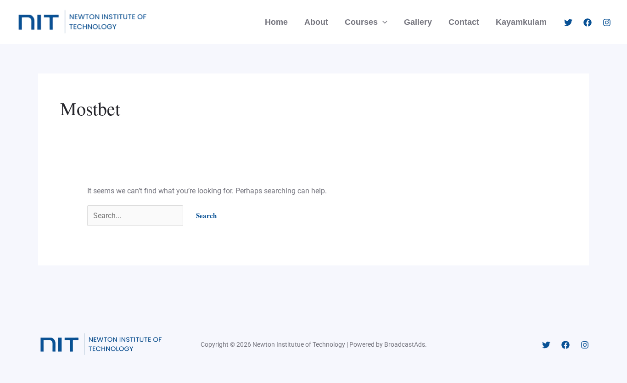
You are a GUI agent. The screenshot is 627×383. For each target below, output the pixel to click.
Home (276, 22)
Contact (463, 22)
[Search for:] (136, 215)
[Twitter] (568, 22)
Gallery (418, 22)
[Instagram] (607, 22)
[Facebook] (587, 22)
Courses (361, 22)
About (316, 22)
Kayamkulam (521, 22)
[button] (382, 22)
